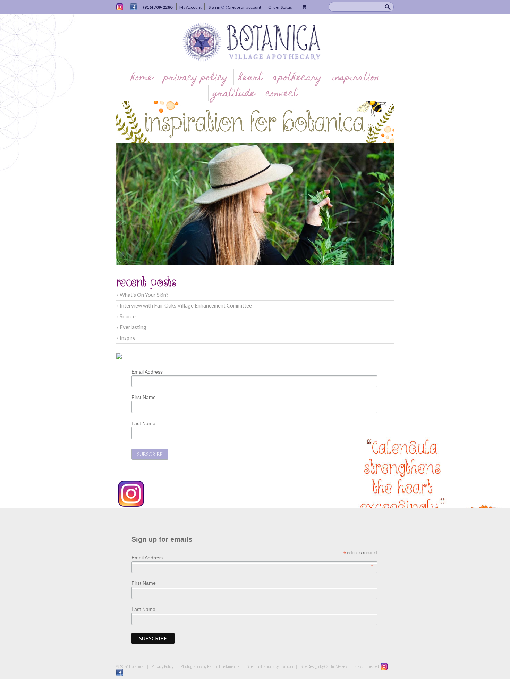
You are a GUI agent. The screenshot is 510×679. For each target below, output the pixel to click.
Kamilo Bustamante (223, 666)
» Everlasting (131, 327)
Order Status (280, 7)
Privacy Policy (162, 666)
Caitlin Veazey (335, 666)
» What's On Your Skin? (142, 295)
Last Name (143, 423)
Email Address (147, 371)
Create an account (244, 7)
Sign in (214, 7)
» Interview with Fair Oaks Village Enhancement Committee (184, 305)
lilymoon (286, 666)
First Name (143, 397)
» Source (126, 316)
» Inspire (126, 338)
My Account (190, 7)
